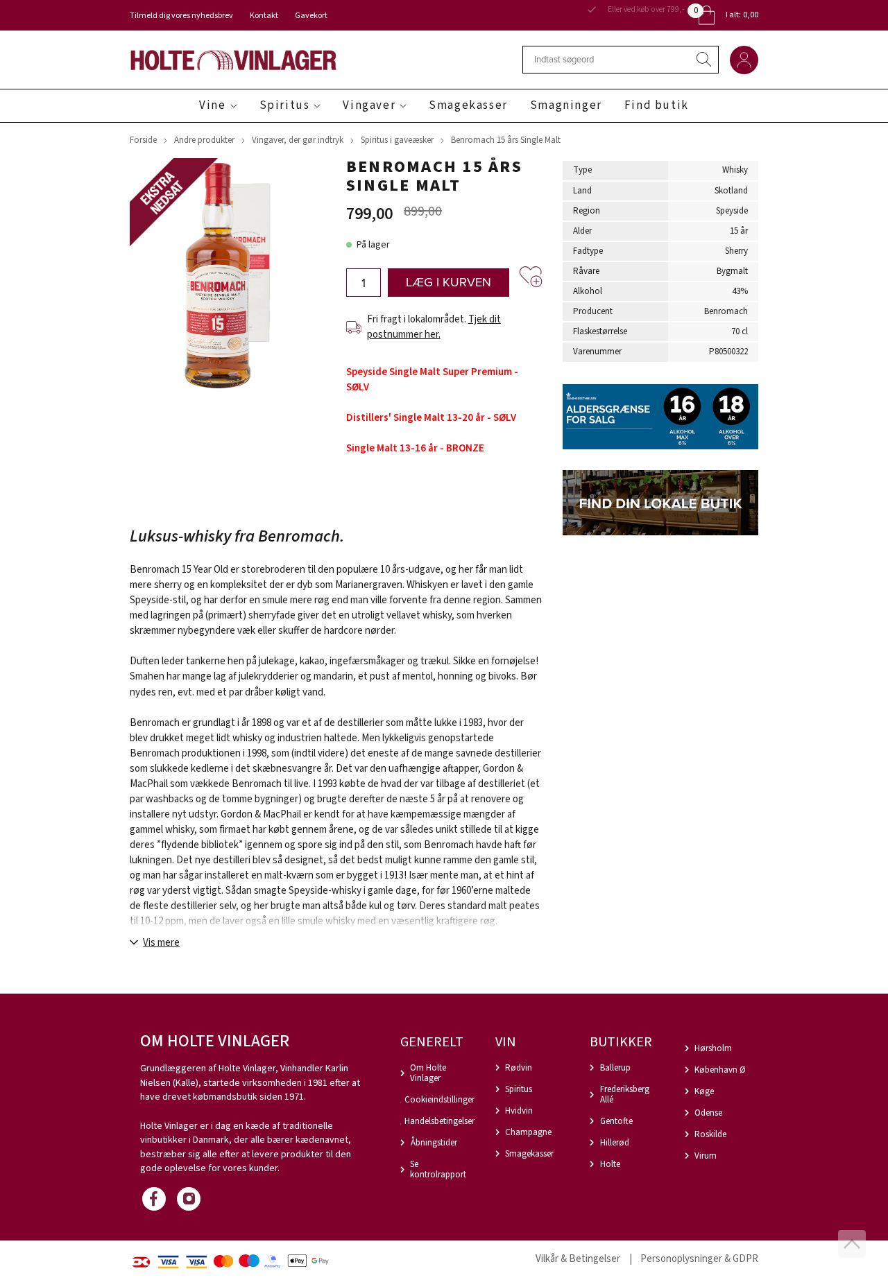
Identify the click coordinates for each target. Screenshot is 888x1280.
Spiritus (284, 105)
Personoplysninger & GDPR (699, 1259)
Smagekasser (468, 105)
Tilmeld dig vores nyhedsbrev (181, 15)
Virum (705, 1156)
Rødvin (518, 1068)
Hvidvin (519, 1111)
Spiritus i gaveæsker (397, 140)
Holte (610, 1164)
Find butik (656, 105)
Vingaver (369, 105)
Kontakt (264, 15)
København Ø (720, 1070)
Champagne (528, 1132)
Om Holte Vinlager (428, 1073)
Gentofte (616, 1121)
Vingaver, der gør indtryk (297, 140)
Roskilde (710, 1134)
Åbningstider (434, 1142)
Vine (212, 105)
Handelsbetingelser (439, 1121)
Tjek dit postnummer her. (434, 327)
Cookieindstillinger (439, 1099)
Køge (704, 1091)
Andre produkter (204, 140)
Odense (708, 1113)
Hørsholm (713, 1048)
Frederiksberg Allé (624, 1094)
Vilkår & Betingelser (578, 1259)
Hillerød (614, 1142)
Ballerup (615, 1068)
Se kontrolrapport (438, 1169)
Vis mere (161, 942)
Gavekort (311, 15)
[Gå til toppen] (852, 1244)
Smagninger (566, 105)
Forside (143, 140)
